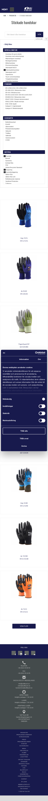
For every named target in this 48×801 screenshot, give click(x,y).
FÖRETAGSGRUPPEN (24, 776)
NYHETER (24, 743)
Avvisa (24, 446)
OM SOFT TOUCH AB (24, 759)
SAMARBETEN (24, 774)
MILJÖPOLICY (24, 770)
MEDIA (24, 748)
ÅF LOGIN (24, 781)
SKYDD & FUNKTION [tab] (10, 50)
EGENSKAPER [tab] (8, 118)
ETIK (24, 768)
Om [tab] (39, 359)
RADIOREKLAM (24, 754)
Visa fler (24, 626)
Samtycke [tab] (9, 359)
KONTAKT (24, 779)
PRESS (24, 739)
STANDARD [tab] (8, 84)
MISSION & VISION (24, 763)
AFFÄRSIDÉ (24, 761)
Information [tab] (24, 359)
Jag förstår (27, 797)
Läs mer (14, 794)
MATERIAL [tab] (7, 152)
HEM (4, 15)
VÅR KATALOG (24, 750)
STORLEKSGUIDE (24, 736)
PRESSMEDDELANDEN (24, 741)
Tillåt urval (24, 438)
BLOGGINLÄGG (24, 745)
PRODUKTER (12, 15)
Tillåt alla (24, 431)
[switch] (42, 406)
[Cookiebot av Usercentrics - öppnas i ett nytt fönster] (35, 352)
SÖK (39, 34)
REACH (24, 772)
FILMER (24, 752)
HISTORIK (24, 765)
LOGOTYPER (24, 756)
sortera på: (39, 39)
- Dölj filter (8, 44)
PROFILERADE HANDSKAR (24, 734)
